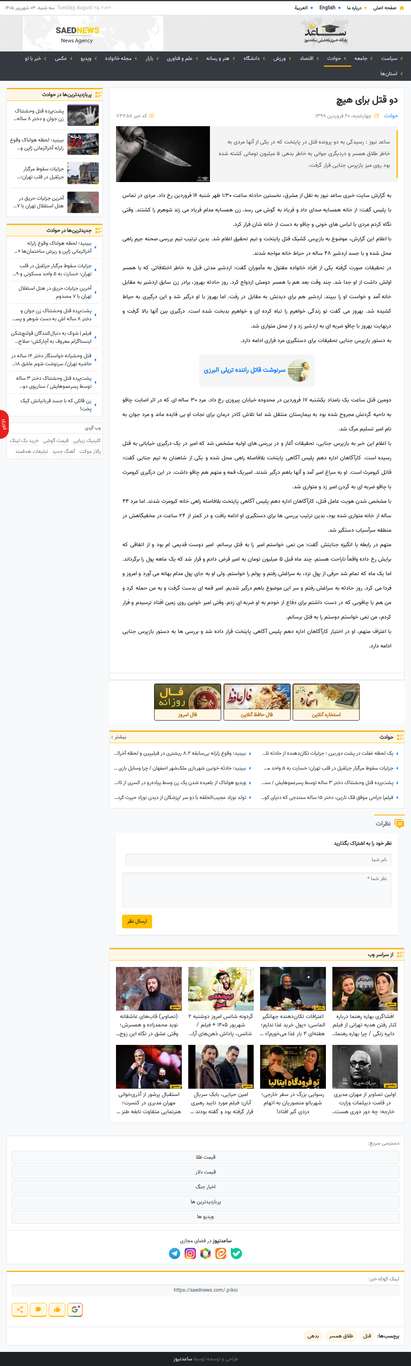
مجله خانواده (119, 58)
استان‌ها (389, 74)
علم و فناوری (180, 58)
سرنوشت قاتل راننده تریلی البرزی (244, 370)
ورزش (280, 58)
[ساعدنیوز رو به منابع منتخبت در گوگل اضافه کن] (74, 1310)
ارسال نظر (137, 921)
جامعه (361, 58)
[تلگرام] (174, 1253)
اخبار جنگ (205, 1187)
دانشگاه (252, 58)
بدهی (313, 1336)
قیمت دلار (205, 1172)
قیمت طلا (206, 1157)
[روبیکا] (205, 1253)
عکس (61, 58)
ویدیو (87, 58)
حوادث (334, 58)
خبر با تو (33, 58)
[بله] (236, 1253)
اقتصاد (307, 58)
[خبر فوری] (4, 424)
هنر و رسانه (218, 58)
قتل (367, 1336)
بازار (150, 58)
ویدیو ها (205, 1216)
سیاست (390, 58)
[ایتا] (220, 1253)
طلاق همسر (341, 1336)
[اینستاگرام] (190, 1253)
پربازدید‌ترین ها (206, 1202)
